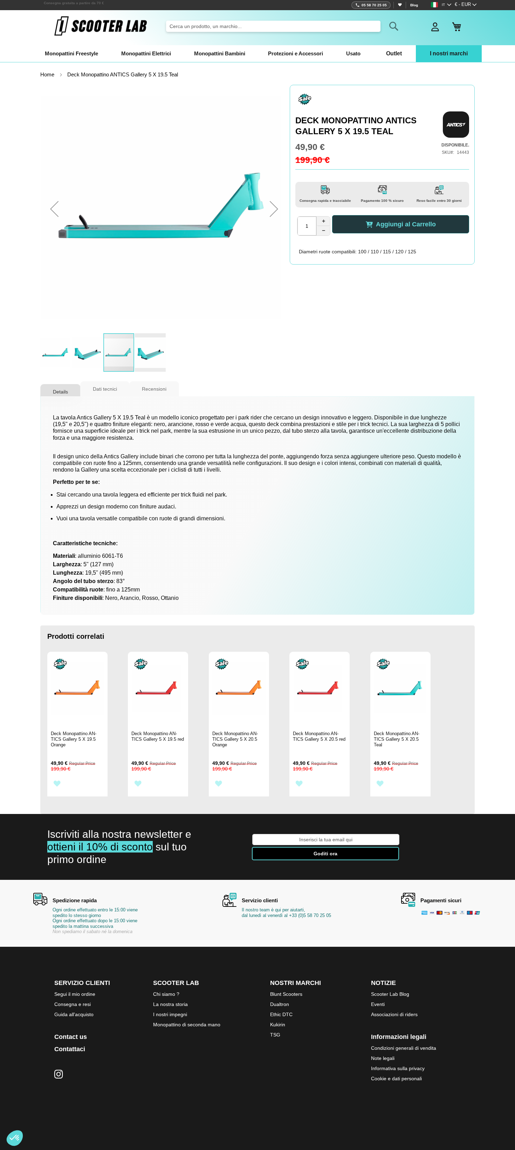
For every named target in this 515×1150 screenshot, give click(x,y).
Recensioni (154, 389)
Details (60, 392)
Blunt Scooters (286, 994)
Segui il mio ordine (74, 994)
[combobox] (273, 26)
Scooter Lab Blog (390, 994)
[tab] (60, 389)
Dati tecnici (105, 389)
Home (47, 74)
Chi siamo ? (166, 994)
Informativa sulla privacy (398, 1068)
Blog (414, 5)
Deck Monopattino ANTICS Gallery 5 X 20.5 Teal (396, 739)
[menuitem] (71, 53)
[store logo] (100, 25)
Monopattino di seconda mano (186, 1024)
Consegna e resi (72, 1004)
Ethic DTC (281, 1014)
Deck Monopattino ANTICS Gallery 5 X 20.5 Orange (235, 739)
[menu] (257, 53)
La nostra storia (170, 1004)
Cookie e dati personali (396, 1078)
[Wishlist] (399, 5)
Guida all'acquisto (74, 1014)
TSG (275, 1035)
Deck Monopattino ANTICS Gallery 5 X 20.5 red (319, 736)
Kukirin (277, 1024)
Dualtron (279, 1004)
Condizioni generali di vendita (403, 1048)
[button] (466, 5)
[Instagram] (58, 1075)
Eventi (378, 1004)
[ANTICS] (456, 124)
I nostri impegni (170, 1014)
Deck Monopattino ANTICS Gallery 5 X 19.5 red (157, 736)
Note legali (382, 1058)
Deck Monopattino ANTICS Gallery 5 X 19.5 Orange (73, 739)
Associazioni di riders (394, 1014)
